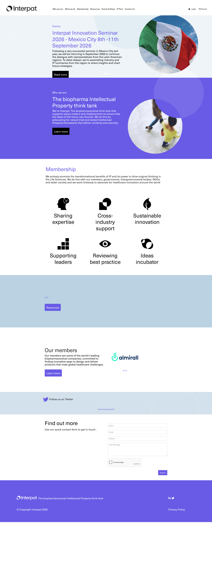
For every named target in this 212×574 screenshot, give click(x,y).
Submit (163, 524)
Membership (82, 8)
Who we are (58, 8)
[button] (16, 39)
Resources (95, 8)
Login (193, 9)
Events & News (108, 8)
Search (204, 9)
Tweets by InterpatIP (106, 461)
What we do (70, 8)
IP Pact (120, 8)
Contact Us (130, 8)
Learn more (61, 131)
